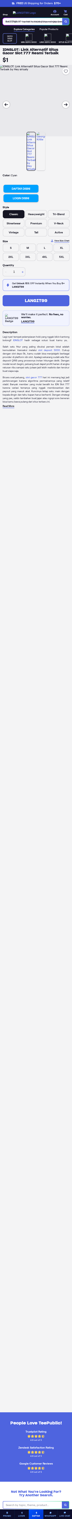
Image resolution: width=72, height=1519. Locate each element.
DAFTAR (36, 1516)
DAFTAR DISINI (21, 188)
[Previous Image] (6, 104)
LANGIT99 (36, 300)
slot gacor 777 (34, 377)
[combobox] (32, 21)
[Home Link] (24, 12)
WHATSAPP (50, 1516)
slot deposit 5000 (49, 350)
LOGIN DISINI (21, 198)
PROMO (7, 1516)
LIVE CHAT (64, 1516)
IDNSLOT (18, 340)
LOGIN (21, 1516)
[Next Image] (65, 104)
